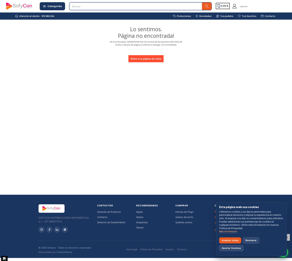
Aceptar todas (230, 240)
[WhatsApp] (65, 230)
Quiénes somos (183, 222)
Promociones (182, 16)
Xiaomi (139, 227)
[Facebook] (49, 230)
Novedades (203, 16)
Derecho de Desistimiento (111, 222)
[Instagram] (42, 230)
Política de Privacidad (151, 249)
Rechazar (251, 240)
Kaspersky (142, 222)
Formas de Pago (184, 211)
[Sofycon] (52, 208)
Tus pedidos (224, 16)
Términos (182, 249)
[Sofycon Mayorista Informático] (14, 6)
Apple (139, 211)
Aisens (139, 217)
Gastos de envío (184, 217)
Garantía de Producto (109, 211)
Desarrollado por (55, 252)
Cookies (169, 249)
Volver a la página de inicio (146, 58)
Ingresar (244, 6)
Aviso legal (131, 249)
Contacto (268, 16)
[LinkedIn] (57, 230)
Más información (228, 231)
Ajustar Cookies (231, 248)
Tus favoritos (247, 16)
